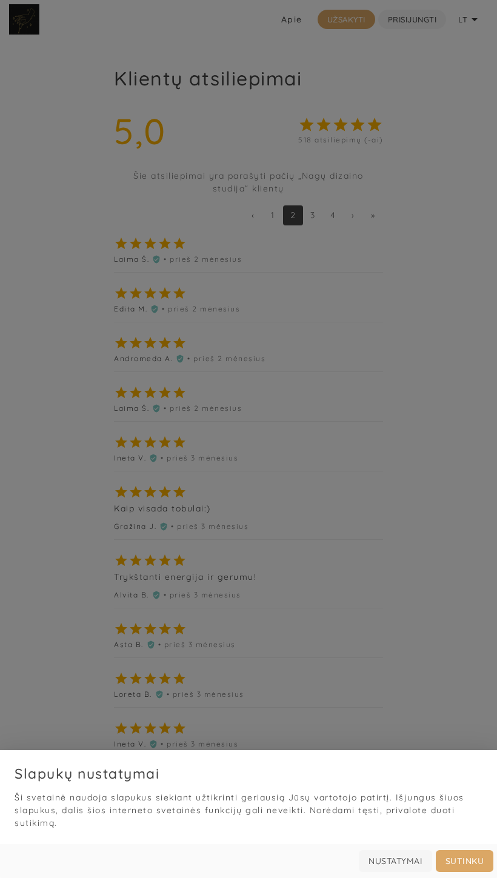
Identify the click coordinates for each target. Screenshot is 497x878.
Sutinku (464, 861)
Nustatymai (395, 861)
